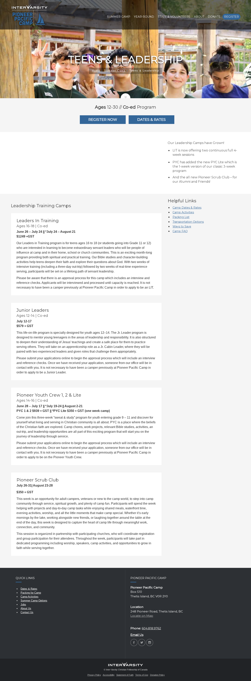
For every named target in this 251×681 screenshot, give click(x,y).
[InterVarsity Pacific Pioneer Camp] (29, 14)
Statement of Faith (125, 675)
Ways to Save (182, 226)
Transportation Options (188, 222)
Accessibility (109, 675)
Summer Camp (115, 70)
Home (96, 70)
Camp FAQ (180, 231)
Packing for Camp (31, 592)
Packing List (181, 217)
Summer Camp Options (34, 600)
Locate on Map (141, 616)
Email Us (136, 635)
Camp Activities (183, 212)
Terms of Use (141, 675)
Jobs (23, 604)
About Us (26, 608)
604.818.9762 (151, 628)
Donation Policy (157, 675)
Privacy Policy (94, 675)
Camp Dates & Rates (187, 207)
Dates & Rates (29, 588)
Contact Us (27, 612)
